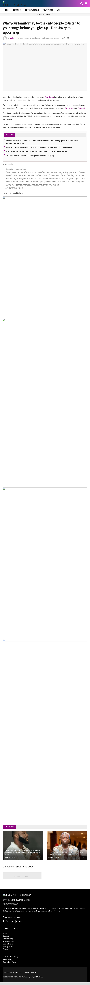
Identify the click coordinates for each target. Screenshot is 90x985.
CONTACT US (7, 972)
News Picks (48, 10)
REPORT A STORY (31, 972)
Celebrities (36, 38)
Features (17, 10)
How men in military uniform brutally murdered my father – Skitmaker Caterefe (36, 151)
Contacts (6, 936)
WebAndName (38, 977)
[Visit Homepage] (14, 3)
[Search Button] (81, 3)
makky (12, 38)
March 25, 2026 (10, 857)
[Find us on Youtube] (20, 921)
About (5, 933)
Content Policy (8, 944)
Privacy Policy (8, 947)
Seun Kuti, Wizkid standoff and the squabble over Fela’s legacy (30, 155)
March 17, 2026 (54, 857)
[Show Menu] (86, 3)
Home (7, 10)
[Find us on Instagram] (12, 921)
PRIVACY (18, 972)
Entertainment (32, 10)
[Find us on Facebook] (3, 921)
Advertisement (8, 941)
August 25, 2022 (23, 38)
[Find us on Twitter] (7, 921)
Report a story (8, 939)
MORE (59, 10)
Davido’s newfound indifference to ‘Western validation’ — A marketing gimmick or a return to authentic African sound (23, 852)
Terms (5, 949)
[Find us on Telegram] (16, 921)
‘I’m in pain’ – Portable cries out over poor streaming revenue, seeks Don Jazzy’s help (39, 147)
